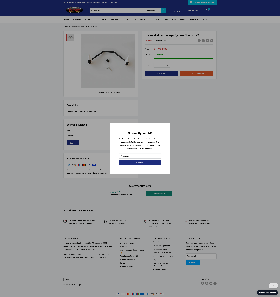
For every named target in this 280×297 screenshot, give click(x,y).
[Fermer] (165, 127)
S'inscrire (140, 162)
